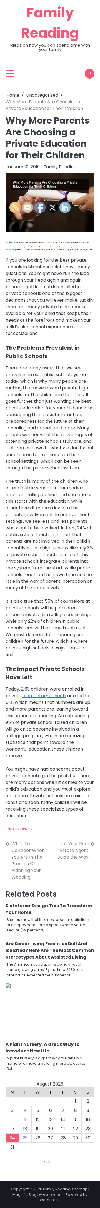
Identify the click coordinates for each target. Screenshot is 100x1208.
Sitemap (80, 1189)
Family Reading (60, 167)
